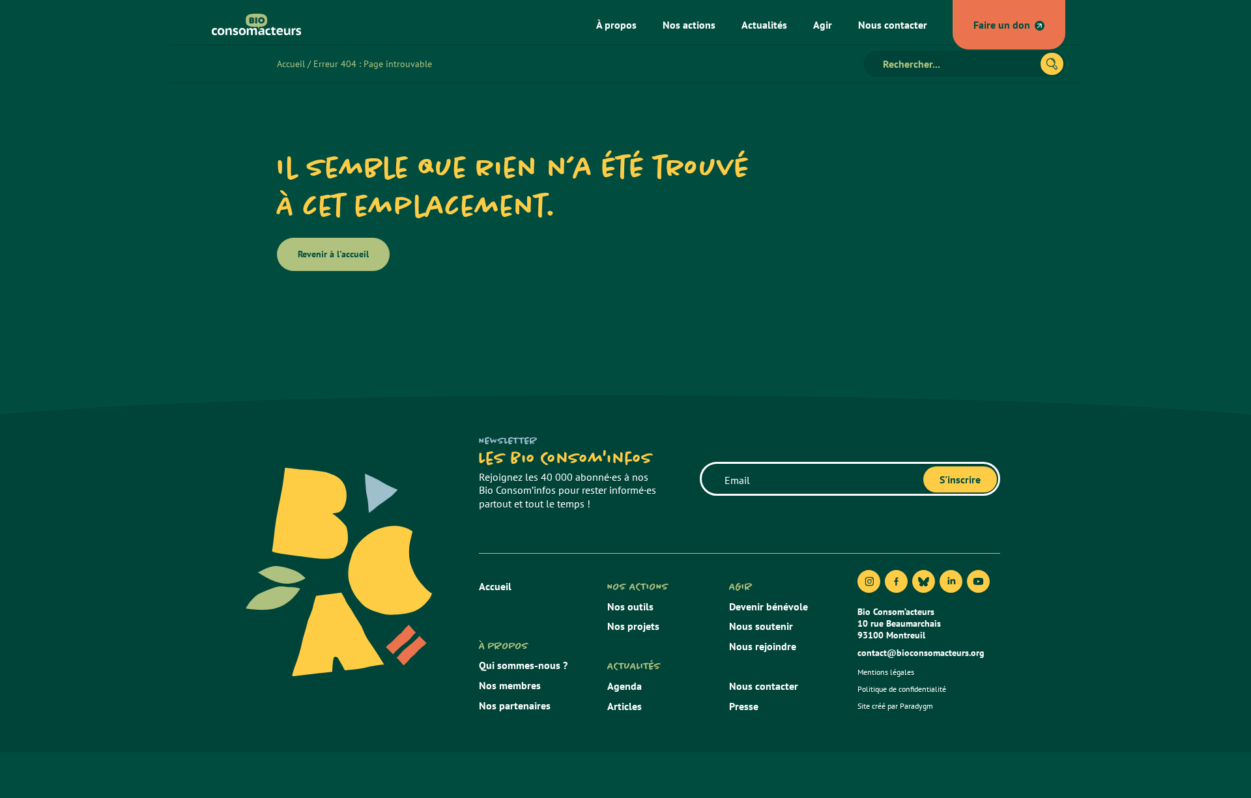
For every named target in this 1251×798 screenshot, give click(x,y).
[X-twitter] (923, 581)
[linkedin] (951, 581)
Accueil (291, 64)
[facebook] (896, 581)
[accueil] (251, 24)
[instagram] (868, 581)
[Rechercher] (1052, 64)
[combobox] (957, 64)
